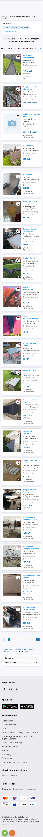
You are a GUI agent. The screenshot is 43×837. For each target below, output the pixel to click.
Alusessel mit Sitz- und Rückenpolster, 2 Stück (31, 463)
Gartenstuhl (27, 174)
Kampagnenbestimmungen (14, 762)
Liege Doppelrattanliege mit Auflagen (30, 318)
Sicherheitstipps (9, 724)
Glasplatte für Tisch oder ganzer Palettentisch (31, 89)
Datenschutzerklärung (12, 742)
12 (26, 639)
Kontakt (5, 750)
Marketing (6, 754)
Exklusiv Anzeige (9, 775)
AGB (4, 728)
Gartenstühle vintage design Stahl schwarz (31, 549)
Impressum (7, 758)
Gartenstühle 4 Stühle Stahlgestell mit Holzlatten (30, 519)
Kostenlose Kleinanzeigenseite (27, 821)
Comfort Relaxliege (30, 258)
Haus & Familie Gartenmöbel (15, 27)
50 (40, 48)
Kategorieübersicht (10, 746)
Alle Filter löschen (10, 31)
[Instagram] (10, 689)
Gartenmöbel (28, 145)
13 (32, 639)
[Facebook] (4, 689)
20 (36, 48)
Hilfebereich (7, 721)
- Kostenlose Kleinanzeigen (19, 789)
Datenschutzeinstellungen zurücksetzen (20, 732)
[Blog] (16, 689)
